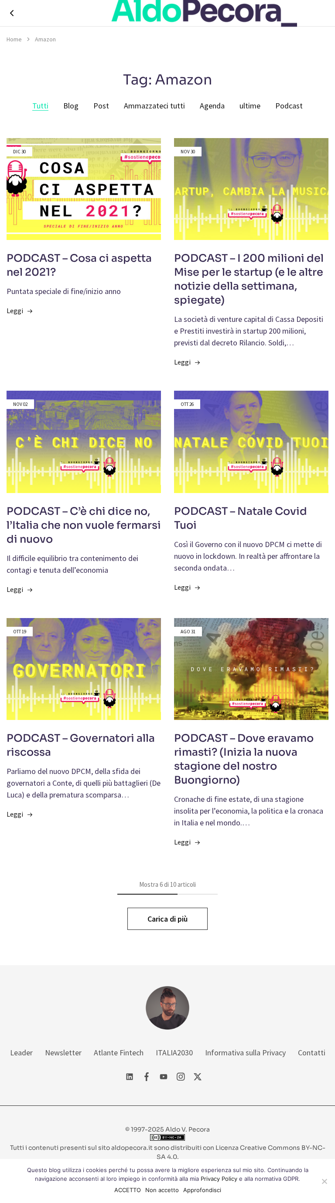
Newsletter (63, 1053)
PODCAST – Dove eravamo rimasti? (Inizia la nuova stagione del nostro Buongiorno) (244, 759)
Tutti (40, 106)
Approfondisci (202, 1189)
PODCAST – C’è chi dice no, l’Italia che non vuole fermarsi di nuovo (84, 525)
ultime (249, 106)
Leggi (15, 310)
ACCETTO (127, 1189)
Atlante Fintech (119, 1053)
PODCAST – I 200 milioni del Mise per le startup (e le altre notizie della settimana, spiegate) (249, 279)
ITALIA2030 (174, 1053)
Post (101, 106)
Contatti (311, 1053)
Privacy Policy (219, 1178)
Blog (71, 106)
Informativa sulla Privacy (245, 1053)
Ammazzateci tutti (154, 106)
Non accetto (162, 1189)
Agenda (212, 106)
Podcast (289, 106)
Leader (21, 1053)
